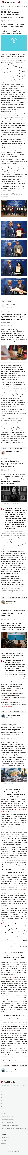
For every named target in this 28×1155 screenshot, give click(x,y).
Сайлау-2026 (9, 6)
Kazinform (4, 765)
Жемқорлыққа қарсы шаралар (9, 1125)
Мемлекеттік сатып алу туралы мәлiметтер (13, 1128)
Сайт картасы (5, 1137)
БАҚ (3, 301)
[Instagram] (2, 21)
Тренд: (3, 6)
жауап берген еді (6, 706)
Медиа (4, 597)
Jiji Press (10, 1030)
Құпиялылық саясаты (7, 1119)
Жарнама (3, 1143)
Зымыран (15, 1065)
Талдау (3, 1101)
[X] (14, 21)
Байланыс (4, 1140)
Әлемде (3, 1107)
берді (7, 699)
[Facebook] (11, 21)
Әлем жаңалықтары (15, 448)
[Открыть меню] (25, 2)
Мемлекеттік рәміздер (7, 1122)
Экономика (4, 1104)
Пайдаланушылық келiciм (8, 1116)
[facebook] (11, 1085)
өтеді (15, 690)
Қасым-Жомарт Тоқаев (16, 711)
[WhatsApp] (5, 21)
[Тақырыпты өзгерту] (20, 2)
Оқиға (2, 1095)
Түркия (4, 448)
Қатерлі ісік (5, 1065)
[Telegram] (8, 21)
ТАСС (10, 977)
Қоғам (9, 301)
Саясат (3, 1098)
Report (25, 889)
